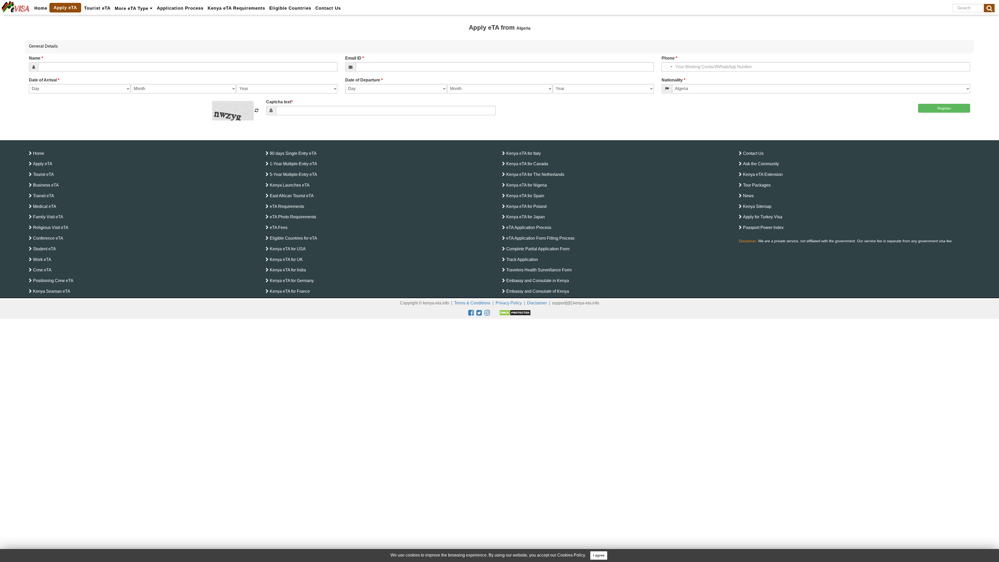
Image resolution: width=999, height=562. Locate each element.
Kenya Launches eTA (290, 185)
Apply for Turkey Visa (762, 217)
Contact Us (328, 8)
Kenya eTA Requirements (236, 8)
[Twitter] (479, 312)
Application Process (180, 8)
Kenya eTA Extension (763, 174)
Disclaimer (537, 303)
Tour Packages (757, 185)
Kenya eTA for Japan (525, 217)
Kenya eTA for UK (286, 259)
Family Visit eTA (48, 217)
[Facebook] (471, 312)
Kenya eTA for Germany (292, 280)
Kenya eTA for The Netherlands (535, 174)
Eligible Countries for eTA (293, 238)
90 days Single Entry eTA (293, 153)
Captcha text (279, 102)
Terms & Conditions (472, 303)
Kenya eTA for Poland (526, 206)
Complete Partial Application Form (537, 249)
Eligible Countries (290, 8)
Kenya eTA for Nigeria (526, 185)
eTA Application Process (528, 227)
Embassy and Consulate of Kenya (537, 291)
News (748, 196)
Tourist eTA (97, 8)
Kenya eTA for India (288, 270)
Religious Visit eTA (50, 227)
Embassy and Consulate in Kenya (537, 280)
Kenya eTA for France (290, 291)
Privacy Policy (509, 303)
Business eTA (46, 185)
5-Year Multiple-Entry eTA (293, 174)
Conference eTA (48, 238)
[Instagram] (487, 312)
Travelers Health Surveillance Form (539, 270)
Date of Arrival (44, 80)
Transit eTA (43, 196)
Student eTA (44, 249)
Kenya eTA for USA (288, 249)
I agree (599, 555)
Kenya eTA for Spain (525, 196)
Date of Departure (364, 80)
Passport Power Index (763, 227)
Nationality (673, 80)
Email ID (354, 58)
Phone (669, 58)
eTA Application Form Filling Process (540, 238)
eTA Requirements (287, 206)
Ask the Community (761, 164)
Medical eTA (44, 206)
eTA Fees (278, 227)
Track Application (522, 259)
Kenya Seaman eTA (51, 291)
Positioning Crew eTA (53, 280)
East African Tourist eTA (292, 196)
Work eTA (42, 259)
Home (40, 8)
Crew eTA (42, 270)
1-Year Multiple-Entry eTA (293, 164)
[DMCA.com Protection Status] (515, 312)
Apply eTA (65, 7)
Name (36, 58)
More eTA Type (132, 8)
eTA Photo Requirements (293, 217)
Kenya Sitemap (757, 206)
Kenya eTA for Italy (523, 153)
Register (944, 108)
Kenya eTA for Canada (527, 164)
